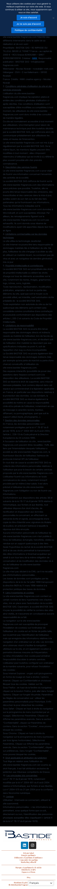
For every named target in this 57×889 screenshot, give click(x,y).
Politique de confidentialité (28, 30)
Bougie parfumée (28, 855)
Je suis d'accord (28, 17)
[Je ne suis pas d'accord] (53, 18)
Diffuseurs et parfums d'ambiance (28, 857)
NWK (34, 58)
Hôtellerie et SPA (28, 870)
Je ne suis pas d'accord (29, 24)
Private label (28, 853)
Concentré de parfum (29, 860)
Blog (28, 877)
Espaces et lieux (28, 872)
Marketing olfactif (28, 862)
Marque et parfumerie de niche (28, 867)
